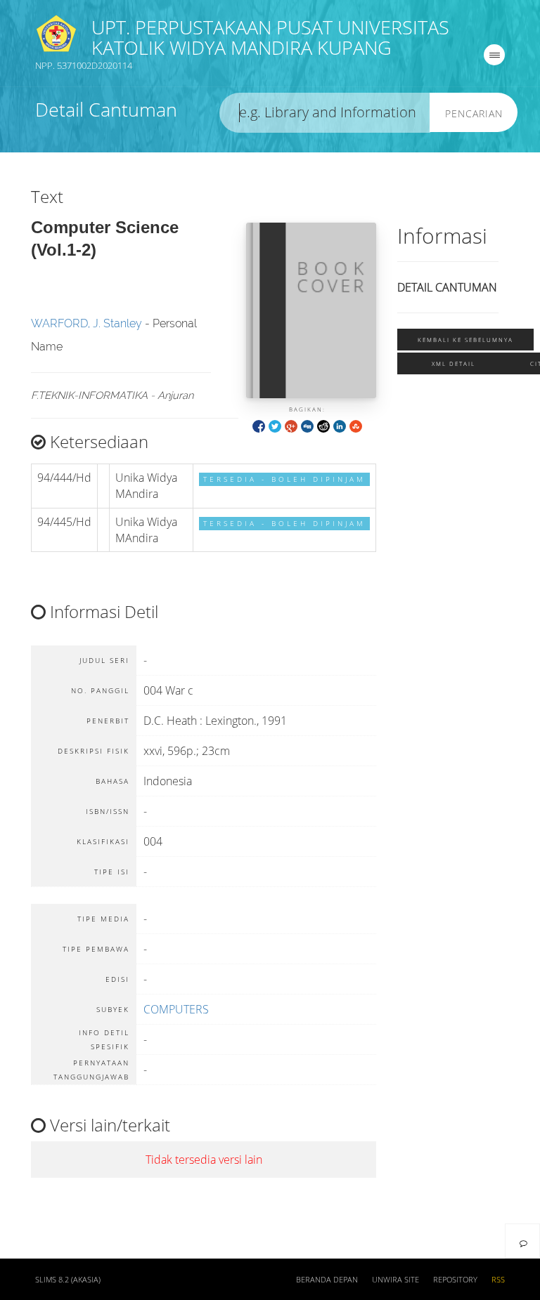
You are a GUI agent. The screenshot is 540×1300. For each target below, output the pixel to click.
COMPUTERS (176, 1009)
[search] (324, 113)
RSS (498, 1280)
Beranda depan (327, 1280)
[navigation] (494, 54)
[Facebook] (258, 425)
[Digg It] (307, 425)
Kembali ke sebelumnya (465, 339)
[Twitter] (275, 425)
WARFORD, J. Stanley (86, 323)
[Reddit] (323, 425)
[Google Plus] (291, 425)
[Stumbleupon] (355, 425)
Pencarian (474, 113)
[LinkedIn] (339, 425)
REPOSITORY (455, 1280)
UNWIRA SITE (395, 1280)
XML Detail (453, 363)
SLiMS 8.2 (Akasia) (68, 1280)
